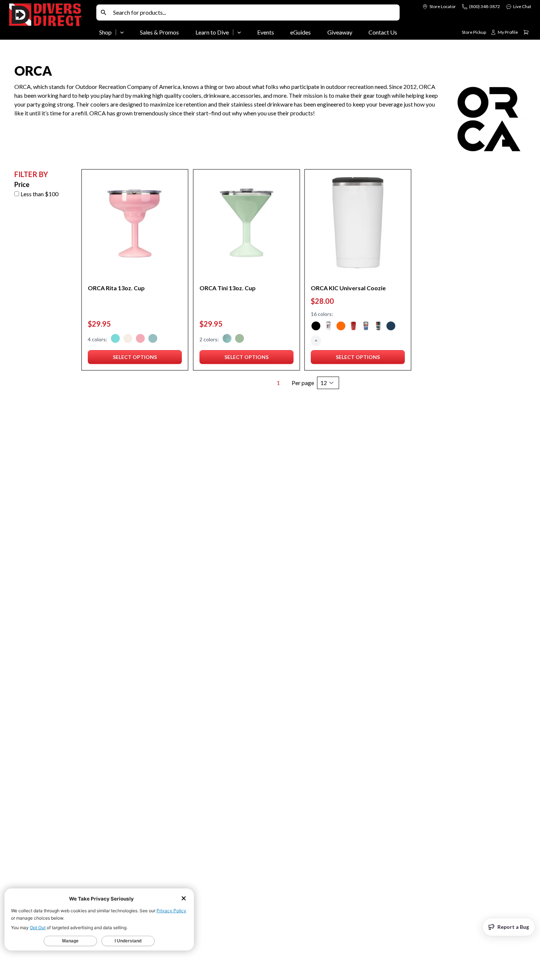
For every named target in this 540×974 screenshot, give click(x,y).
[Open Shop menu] (122, 32)
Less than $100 (39, 193)
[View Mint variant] (239, 339)
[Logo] (51, 21)
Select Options (135, 359)
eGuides (300, 32)
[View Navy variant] (391, 327)
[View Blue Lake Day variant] (366, 327)
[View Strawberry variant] (140, 339)
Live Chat (522, 6)
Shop (105, 32)
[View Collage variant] (378, 327)
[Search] (103, 12)
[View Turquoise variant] (153, 339)
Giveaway (339, 32)
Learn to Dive (212, 32)
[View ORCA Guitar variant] (328, 327)
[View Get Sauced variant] (353, 327)
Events (265, 32)
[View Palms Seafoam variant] (227, 339)
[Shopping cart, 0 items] (526, 32)
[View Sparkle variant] (128, 339)
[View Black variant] (316, 327)
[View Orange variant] (341, 327)
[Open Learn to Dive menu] (239, 32)
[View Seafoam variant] (115, 339)
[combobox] (254, 12)
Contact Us (382, 32)
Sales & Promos (159, 32)
